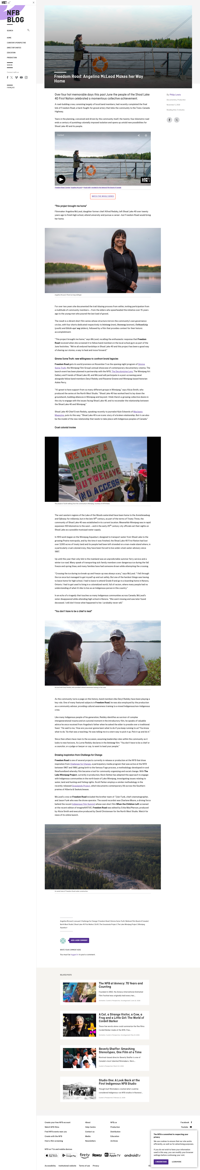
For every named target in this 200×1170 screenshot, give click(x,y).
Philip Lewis (175, 94)
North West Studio (66, 924)
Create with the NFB (53, 1136)
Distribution (115, 1132)
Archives (114, 1141)
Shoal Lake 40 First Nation (84, 924)
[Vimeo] (16, 77)
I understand (161, 1162)
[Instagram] (26, 77)
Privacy (96, 1166)
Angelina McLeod (66, 921)
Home (9, 38)
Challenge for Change (80, 764)
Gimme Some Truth (118, 921)
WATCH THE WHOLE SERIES (103, 196)
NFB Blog (15, 17)
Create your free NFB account (57, 1122)
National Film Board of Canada (137, 921)
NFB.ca (113, 1122)
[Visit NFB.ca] (15, 2)
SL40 (96, 924)
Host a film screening (54, 1141)
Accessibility (50, 1166)
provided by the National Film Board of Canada (106, 188)
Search (10, 31)
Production (12, 58)
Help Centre (90, 1127)
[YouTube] (21, 77)
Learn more (176, 1162)
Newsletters (90, 1141)
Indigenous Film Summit (83, 804)
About (87, 1122)
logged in (74, 955)
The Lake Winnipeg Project (127, 924)
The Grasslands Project (108, 924)
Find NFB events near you (56, 1132)
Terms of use (84, 1166)
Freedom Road (103, 921)
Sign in (9, 65)
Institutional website (67, 1166)
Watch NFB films (52, 1127)
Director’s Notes (14, 48)
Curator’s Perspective (16, 43)
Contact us (89, 1132)
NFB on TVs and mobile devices (58, 1149)
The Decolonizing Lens (122, 371)
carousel (77, 921)
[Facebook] (7, 77)
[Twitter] (11, 77)
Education (11, 53)
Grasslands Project (81, 786)
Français (10, 88)
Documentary (172, 100)
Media (88, 1136)
